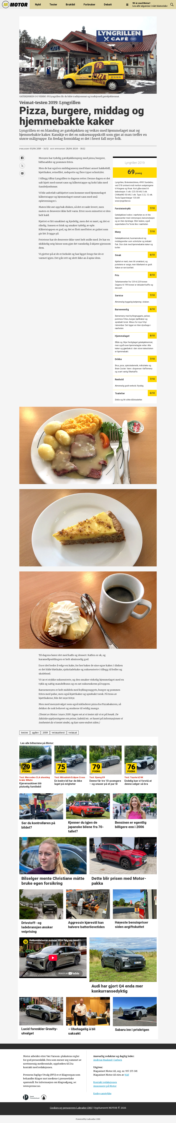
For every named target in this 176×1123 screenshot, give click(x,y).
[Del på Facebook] (22, 158)
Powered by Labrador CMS (88, 1119)
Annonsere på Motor (104, 1086)
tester (24, 732)
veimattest (58, 732)
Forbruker (89, 4)
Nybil (38, 4)
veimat (73, 732)
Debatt (108, 4)
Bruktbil (70, 4)
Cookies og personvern (63, 1107)
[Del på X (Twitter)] (22, 166)
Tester (53, 4)
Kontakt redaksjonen (105, 1082)
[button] (24, 766)
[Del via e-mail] (22, 173)
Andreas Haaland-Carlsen (107, 1060)
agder (35, 732)
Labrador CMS (84, 1107)
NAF (127, 1074)
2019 (45, 732)
